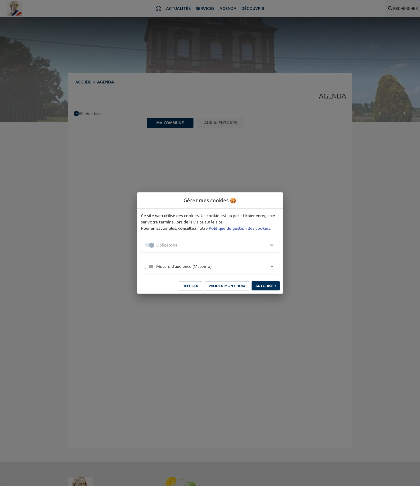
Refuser (190, 286)
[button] (210, 245)
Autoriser (265, 286)
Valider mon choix (227, 286)
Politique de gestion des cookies (239, 228)
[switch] (146, 266)
